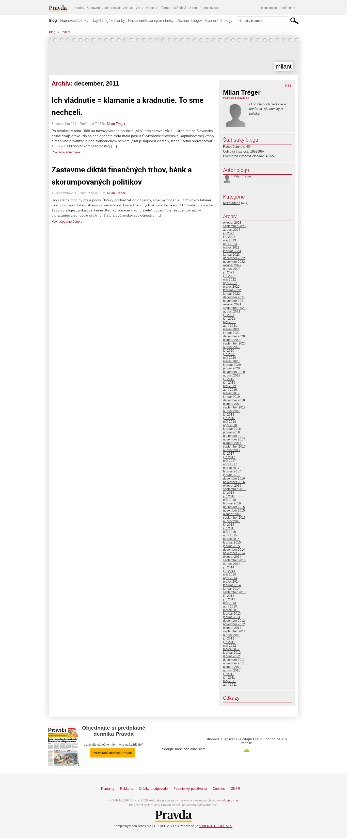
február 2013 (232, 613)
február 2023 (232, 251)
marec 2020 (231, 361)
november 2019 (234, 372)
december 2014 (234, 549)
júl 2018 (228, 414)
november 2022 (234, 262)
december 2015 (234, 507)
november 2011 (234, 663)
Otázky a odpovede (153, 789)
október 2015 (232, 514)
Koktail (116, 8)
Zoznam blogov (189, 20)
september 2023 (234, 226)
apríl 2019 (230, 389)
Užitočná (180, 8)
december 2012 (234, 620)
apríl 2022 (230, 283)
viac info (232, 800)
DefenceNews (209, 8)
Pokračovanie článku (67, 152)
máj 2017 (229, 461)
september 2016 (234, 489)
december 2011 (234, 660)
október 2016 (232, 485)
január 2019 (231, 397)
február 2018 (232, 429)
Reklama (126, 789)
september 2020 (234, 343)
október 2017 (232, 443)
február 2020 (232, 365)
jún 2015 (229, 528)
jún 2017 (229, 457)
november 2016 (234, 482)
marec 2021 (231, 329)
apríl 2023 (230, 244)
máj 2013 (229, 603)
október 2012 (232, 628)
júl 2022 (228, 272)
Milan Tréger (116, 124)
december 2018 (234, 400)
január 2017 (231, 475)
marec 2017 (231, 468)
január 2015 (231, 546)
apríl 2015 (230, 535)
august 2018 (231, 411)
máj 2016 (229, 500)
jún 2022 (229, 276)
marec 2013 (231, 610)
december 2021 (234, 297)
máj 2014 (229, 574)
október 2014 (232, 556)
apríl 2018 (230, 425)
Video (193, 8)
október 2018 (232, 404)
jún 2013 (229, 599)
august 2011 (231, 670)
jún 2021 (229, 318)
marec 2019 (231, 393)
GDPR (235, 789)
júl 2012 (228, 638)
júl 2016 (228, 493)
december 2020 (234, 336)
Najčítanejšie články (108, 20)
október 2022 (232, 265)
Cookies (219, 789)
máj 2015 (229, 532)
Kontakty (107, 789)
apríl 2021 (230, 325)
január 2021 (231, 333)
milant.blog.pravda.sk (236, 97)
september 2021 (234, 308)
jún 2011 (229, 677)
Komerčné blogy (218, 20)
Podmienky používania (190, 789)
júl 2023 (228, 233)
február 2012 (232, 652)
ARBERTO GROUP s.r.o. (215, 826)
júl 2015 (228, 525)
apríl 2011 (230, 684)
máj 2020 (229, 357)
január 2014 (231, 588)
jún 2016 (229, 496)
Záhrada (165, 8)
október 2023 (232, 222)
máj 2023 (229, 240)
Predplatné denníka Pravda (112, 753)
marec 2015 (231, 539)
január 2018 (231, 432)
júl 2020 (228, 350)
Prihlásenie (287, 8)
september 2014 (234, 560)
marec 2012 (231, 649)
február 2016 (232, 503)
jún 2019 (229, 382)
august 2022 (231, 269)
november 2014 (234, 553)
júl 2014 (228, 567)
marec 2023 (231, 247)
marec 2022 (231, 286)
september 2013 (234, 592)
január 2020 (231, 368)
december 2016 (234, 478)
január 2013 (231, 617)
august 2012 (231, 635)
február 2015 (232, 542)
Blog (53, 20)
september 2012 (234, 631)
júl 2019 (228, 379)
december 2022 (234, 258)
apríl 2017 (230, 464)
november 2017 (234, 439)
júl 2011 (228, 674)
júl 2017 (228, 453)
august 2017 (231, 450)
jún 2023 (229, 237)
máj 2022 (229, 279)
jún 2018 (229, 418)
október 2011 (232, 667)
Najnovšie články (74, 20)
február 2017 (232, 471)
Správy (79, 8)
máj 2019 (229, 386)
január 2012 (231, 656)
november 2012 (234, 624)
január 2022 (231, 293)
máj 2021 (229, 322)
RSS (288, 86)
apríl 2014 (230, 578)
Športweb (93, 8)
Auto (105, 8)
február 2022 (232, 290)
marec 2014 (231, 581)
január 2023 (231, 254)
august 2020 (231, 347)
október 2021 (232, 304)
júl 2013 (228, 596)
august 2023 (231, 230)
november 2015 (234, 510)
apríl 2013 (230, 606)
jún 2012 (229, 642)
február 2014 (232, 585)
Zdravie (128, 8)
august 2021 (231, 311)
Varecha (151, 8)
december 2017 (234, 436)
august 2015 (231, 521)
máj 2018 (229, 421)
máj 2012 (229, 645)
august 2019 (231, 375)
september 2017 (234, 446)
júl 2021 (228, 315)
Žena (139, 8)
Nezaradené (231, 203)
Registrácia (269, 8)
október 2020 (232, 340)
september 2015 (234, 517)
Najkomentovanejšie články (151, 20)
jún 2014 (229, 571)
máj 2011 (229, 681)
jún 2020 (229, 354)
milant (66, 32)
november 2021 (234, 301)
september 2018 (234, 407)
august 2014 (231, 564)
